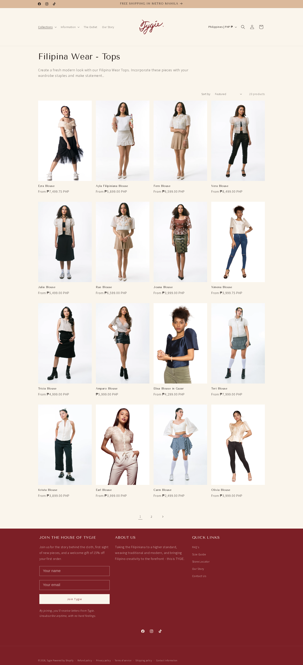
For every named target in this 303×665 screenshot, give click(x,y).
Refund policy (85, 660)
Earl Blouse (104, 489)
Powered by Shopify (63, 660)
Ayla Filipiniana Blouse (112, 186)
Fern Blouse (162, 186)
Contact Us (199, 576)
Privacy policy (103, 660)
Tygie (49, 660)
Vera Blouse (220, 186)
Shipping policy (143, 660)
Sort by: (206, 94)
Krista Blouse (48, 489)
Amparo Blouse (107, 388)
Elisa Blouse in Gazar (169, 388)
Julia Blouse (46, 287)
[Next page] (162, 516)
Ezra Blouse (46, 186)
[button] (47, 27)
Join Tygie (74, 599)
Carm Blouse (163, 489)
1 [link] (140, 516)
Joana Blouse (163, 287)
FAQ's (195, 547)
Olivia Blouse (220, 489)
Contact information (166, 660)
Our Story (198, 569)
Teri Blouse (219, 388)
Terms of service (123, 660)
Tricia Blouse (47, 388)
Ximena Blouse (221, 287)
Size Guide (199, 554)
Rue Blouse (104, 287)
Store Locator (201, 561)
